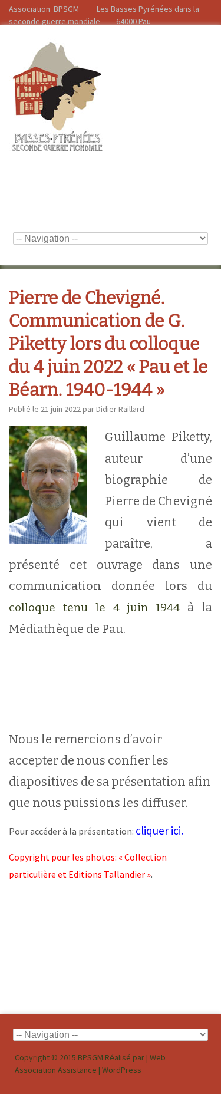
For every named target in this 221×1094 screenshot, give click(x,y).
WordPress (121, 1070)
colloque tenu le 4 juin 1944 (94, 607)
